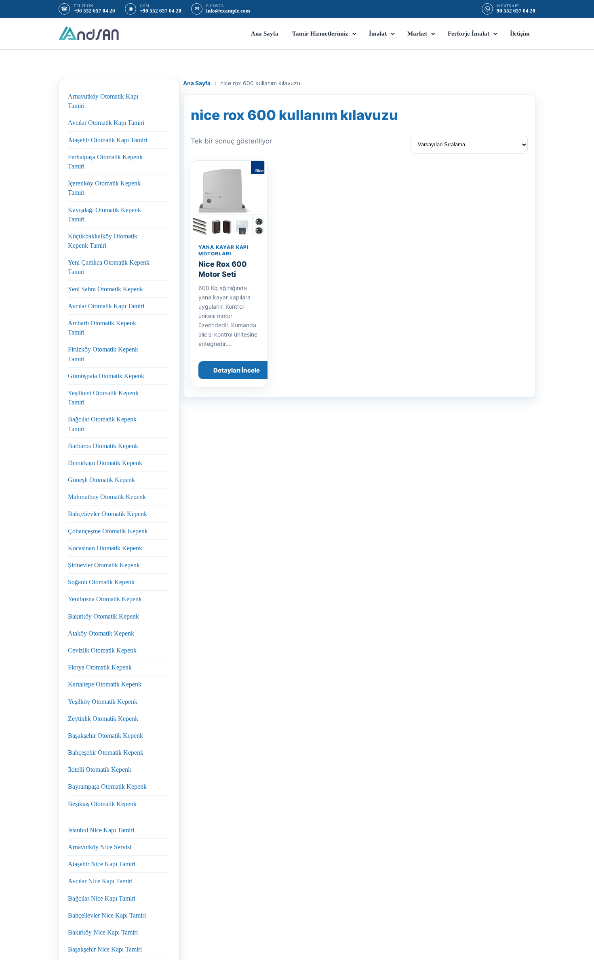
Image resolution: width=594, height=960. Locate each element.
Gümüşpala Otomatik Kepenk (106, 376)
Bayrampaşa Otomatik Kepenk (107, 786)
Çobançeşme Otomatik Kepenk (108, 531)
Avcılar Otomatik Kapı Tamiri (106, 122)
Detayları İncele (236, 370)
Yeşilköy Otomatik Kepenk (102, 701)
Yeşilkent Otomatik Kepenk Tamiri (103, 397)
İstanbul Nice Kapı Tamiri (101, 830)
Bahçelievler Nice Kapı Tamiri (107, 915)
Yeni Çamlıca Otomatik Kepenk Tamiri (109, 267)
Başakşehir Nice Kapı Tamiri (105, 949)
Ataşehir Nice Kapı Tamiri (101, 864)
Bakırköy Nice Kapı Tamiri (103, 932)
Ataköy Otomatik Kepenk (101, 633)
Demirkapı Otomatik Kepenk (105, 462)
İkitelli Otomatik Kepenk (99, 769)
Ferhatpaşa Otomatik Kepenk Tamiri (105, 162)
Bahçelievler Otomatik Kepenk (107, 513)
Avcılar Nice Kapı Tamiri (100, 881)
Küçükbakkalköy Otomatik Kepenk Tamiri (102, 241)
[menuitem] (264, 33)
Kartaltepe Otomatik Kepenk (104, 684)
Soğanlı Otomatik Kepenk (101, 582)
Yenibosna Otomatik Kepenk (105, 599)
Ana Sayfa (197, 83)
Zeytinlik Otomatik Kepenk (103, 718)
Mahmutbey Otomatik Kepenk (107, 496)
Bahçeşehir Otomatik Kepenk (105, 752)
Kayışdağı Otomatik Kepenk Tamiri (104, 214)
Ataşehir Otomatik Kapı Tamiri (107, 140)
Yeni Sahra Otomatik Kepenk (105, 289)
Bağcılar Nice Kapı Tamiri (101, 898)
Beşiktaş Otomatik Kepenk (102, 803)
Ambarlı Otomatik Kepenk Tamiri (102, 328)
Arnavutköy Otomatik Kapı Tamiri (103, 101)
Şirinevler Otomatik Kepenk (104, 565)
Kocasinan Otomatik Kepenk (105, 548)
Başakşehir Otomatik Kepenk (105, 735)
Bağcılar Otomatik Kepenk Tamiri (102, 424)
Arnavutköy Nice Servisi (99, 847)
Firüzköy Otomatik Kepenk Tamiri (103, 354)
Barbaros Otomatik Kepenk (103, 445)
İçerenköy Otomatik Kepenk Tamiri (104, 188)
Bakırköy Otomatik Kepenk (103, 616)
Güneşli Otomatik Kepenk (101, 479)
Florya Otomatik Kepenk (100, 667)
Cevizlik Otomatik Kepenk (102, 650)
